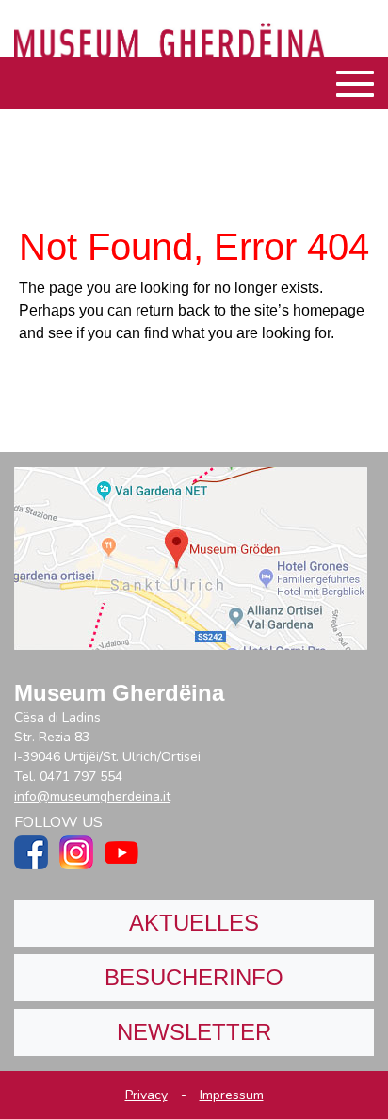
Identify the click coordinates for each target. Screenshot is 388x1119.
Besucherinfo (194, 977)
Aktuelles (194, 922)
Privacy (146, 1095)
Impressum (232, 1095)
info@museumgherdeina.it (92, 796)
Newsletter (194, 1032)
